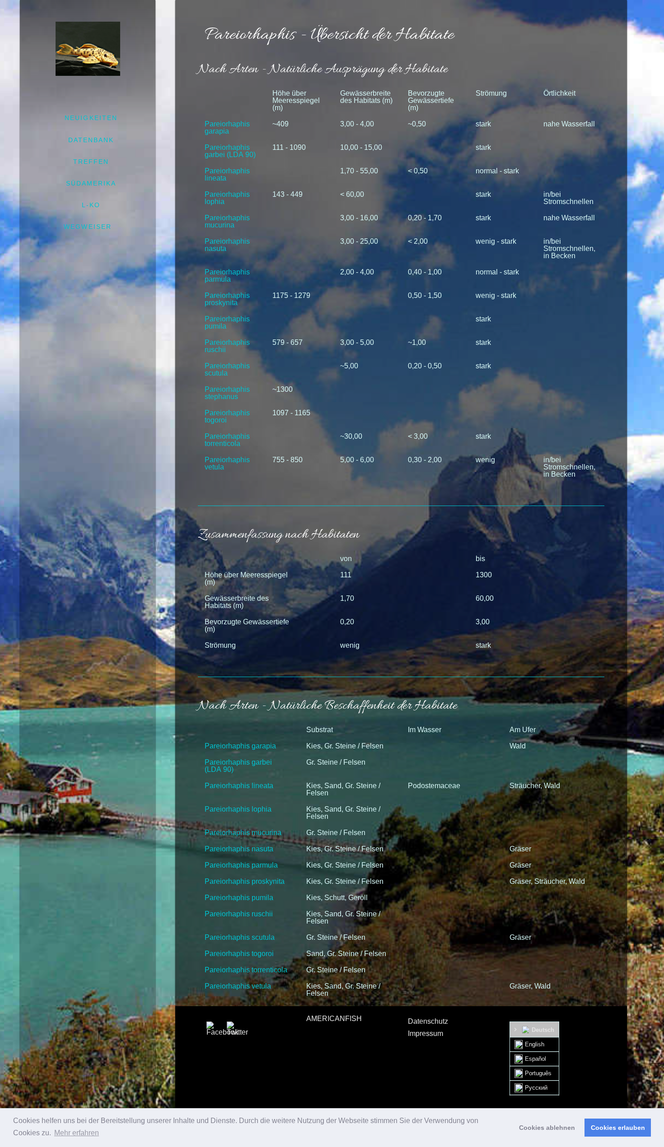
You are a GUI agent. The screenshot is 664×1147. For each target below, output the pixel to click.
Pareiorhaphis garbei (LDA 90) (230, 151)
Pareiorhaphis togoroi (227, 416)
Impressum (425, 1033)
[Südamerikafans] (88, 49)
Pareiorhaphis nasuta (227, 244)
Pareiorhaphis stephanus (227, 392)
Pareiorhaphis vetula (227, 463)
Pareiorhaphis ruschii (227, 346)
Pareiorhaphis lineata (227, 174)
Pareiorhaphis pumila (227, 322)
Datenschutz (428, 1021)
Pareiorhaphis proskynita (227, 299)
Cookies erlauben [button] (618, 1127)
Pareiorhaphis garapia (227, 127)
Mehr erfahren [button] (76, 1133)
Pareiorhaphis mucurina (227, 221)
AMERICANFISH (334, 1018)
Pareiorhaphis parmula (227, 275)
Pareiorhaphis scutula (227, 369)
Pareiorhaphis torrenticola (227, 439)
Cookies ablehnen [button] (547, 1127)
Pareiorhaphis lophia (227, 197)
